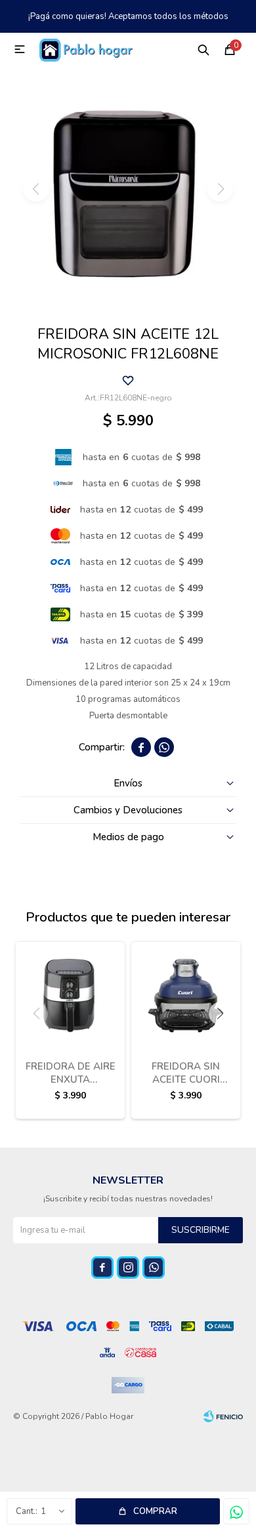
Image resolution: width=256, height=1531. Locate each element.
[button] (203, 49)
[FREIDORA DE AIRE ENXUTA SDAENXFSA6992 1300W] (70, 995)
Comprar (155, 1511)
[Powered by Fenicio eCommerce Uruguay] (223, 1416)
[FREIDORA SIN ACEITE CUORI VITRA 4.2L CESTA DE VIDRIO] (185, 995)
